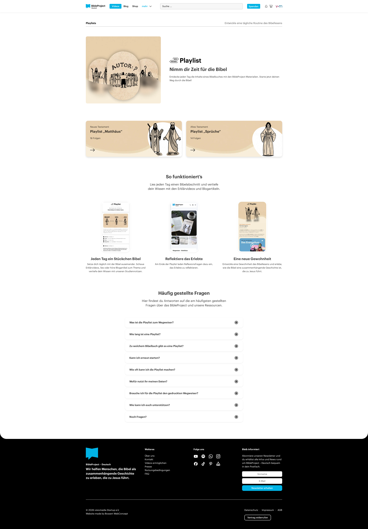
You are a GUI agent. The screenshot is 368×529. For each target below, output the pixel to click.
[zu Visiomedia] (279, 6)
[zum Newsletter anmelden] (266, 6)
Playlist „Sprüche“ (205, 131)
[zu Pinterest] (210, 464)
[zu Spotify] (203, 456)
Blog (125, 6)
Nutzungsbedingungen (157, 470)
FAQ (147, 473)
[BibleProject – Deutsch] (95, 6)
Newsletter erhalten (262, 488)
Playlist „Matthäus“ (106, 131)
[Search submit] (241, 6)
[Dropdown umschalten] (150, 6)
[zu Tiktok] (203, 464)
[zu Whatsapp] (210, 456)
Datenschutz (251, 510)
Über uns (150, 455)
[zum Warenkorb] (271, 6)
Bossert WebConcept (116, 513)
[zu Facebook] (195, 464)
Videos (115, 6)
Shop (135, 6)
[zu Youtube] (195, 456)
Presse (148, 466)
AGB (280, 510)
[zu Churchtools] (218, 464)
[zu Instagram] (218, 456)
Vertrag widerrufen (257, 517)
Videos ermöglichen (155, 463)
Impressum (268, 510)
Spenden (253, 6)
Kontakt (149, 459)
